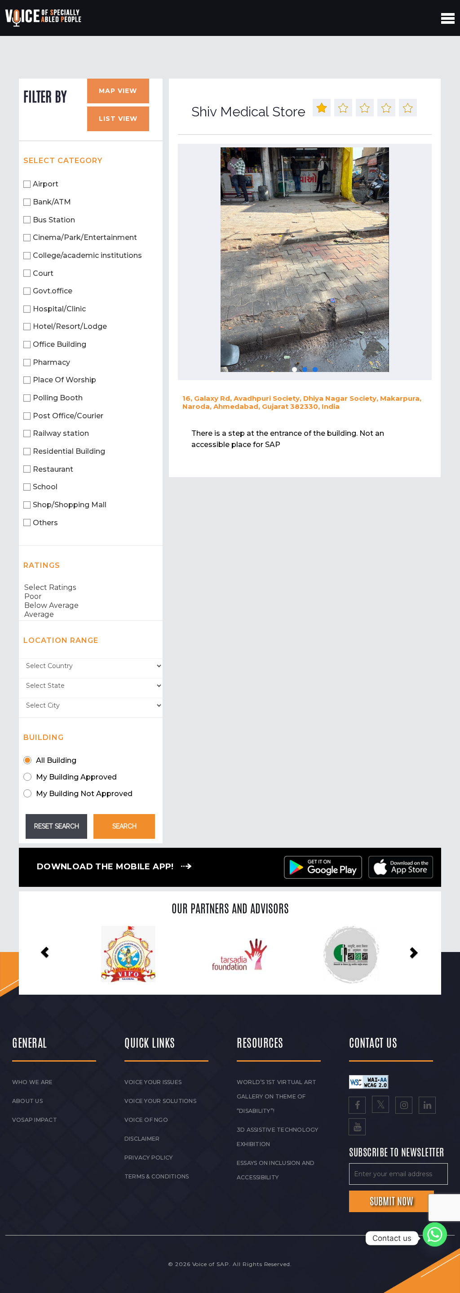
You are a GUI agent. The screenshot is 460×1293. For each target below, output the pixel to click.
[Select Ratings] (90, 587)
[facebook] (357, 1106)
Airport (45, 184)
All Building (56, 760)
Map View (118, 91)
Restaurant (53, 469)
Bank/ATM (52, 202)
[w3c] (369, 1081)
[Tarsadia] (143, 954)
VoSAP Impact (34, 1119)
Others (45, 522)
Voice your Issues (152, 1082)
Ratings (41, 565)
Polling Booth (58, 398)
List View (118, 119)
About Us (27, 1101)
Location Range (60, 640)
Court (43, 273)
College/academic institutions (87, 255)
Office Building (59, 344)
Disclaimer (141, 1138)
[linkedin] (427, 1106)
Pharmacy (51, 362)
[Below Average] (90, 605)
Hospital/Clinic (59, 309)
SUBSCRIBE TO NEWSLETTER (396, 1153)
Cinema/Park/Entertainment (85, 237)
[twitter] (380, 1106)
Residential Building (69, 451)
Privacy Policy (148, 1157)
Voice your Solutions (160, 1101)
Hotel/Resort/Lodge (70, 326)
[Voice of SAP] (43, 18)
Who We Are (32, 1082)
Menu (448, 18)
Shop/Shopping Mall (69, 504)
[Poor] (90, 596)
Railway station (61, 433)
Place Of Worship (64, 380)
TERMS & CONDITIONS (156, 1176)
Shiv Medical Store (248, 112)
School (45, 487)
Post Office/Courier (68, 416)
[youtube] (357, 1128)
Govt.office (52, 291)
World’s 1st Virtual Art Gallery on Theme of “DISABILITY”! (277, 1096)
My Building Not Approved (84, 793)
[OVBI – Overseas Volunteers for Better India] (365, 954)
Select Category (62, 160)
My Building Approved (76, 777)
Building (43, 737)
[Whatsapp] (435, 1238)
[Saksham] (254, 954)
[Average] (90, 614)
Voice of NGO (146, 1119)
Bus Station (54, 220)
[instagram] (404, 1106)
